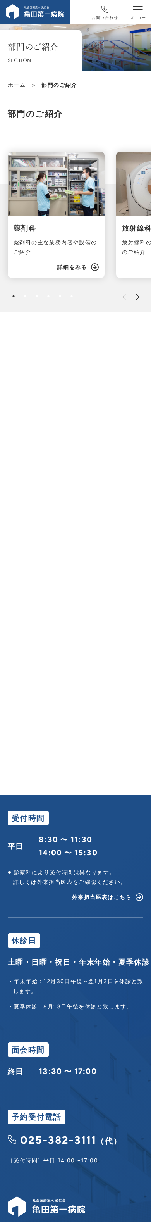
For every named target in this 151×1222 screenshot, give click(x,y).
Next (137, 297)
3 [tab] (37, 296)
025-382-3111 (71, 1140)
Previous (124, 297)
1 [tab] (13, 296)
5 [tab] (60, 296)
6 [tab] (72, 296)
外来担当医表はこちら (102, 897)
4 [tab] (48, 296)
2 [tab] (25, 296)
